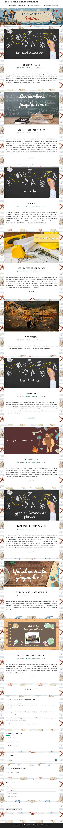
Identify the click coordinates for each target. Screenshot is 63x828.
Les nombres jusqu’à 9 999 (31, 130)
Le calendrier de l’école (12, 746)
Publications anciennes (31, 689)
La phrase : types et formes (31, 526)
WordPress (36, 824)
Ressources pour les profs (51, 5)
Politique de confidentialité (13, 772)
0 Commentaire (41, 67)
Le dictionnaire (31, 65)
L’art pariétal (31, 337)
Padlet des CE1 (12, 5)
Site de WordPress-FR (12, 796)
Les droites (31, 393)
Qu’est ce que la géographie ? (31, 592)
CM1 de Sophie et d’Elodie (34, 5)
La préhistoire (31, 459)
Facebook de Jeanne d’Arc (12, 742)
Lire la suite (32, 158)
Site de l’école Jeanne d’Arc (13, 738)
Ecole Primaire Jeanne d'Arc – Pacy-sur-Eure (21, 2)
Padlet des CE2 (21, 5)
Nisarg (48, 824)
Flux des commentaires (13, 793)
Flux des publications (12, 790)
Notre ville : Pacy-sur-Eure (31, 655)
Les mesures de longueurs (31, 268)
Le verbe (31, 203)
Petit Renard (31, 67)
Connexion (10, 787)
